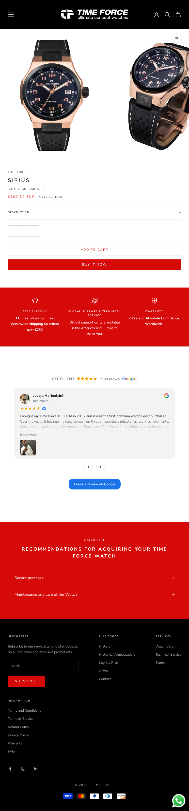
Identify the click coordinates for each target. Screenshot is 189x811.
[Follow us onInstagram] (23, 768)
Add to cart (95, 250)
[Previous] (88, 467)
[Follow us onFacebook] (10, 768)
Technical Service (168, 654)
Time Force (18, 172)
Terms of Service (20, 718)
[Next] (100, 467)
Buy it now (94, 264)
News (103, 670)
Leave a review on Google (94, 484)
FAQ (11, 751)
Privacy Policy (18, 735)
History (104, 646)
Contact (105, 679)
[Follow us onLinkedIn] (35, 768)
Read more (28, 435)
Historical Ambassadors (117, 654)
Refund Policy (18, 727)
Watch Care (164, 646)
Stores (161, 662)
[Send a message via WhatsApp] (179, 801)
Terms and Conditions (24, 710)
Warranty (15, 743)
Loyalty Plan (108, 662)
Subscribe (26, 681)
